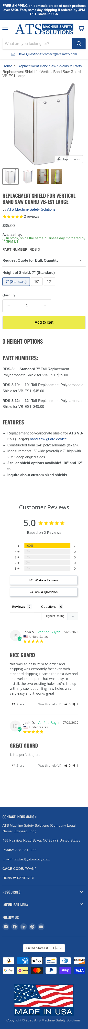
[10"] (37, 287)
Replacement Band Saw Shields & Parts (50, 66)
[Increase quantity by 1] (45, 305)
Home (7, 66)
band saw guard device (48, 439)
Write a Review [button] (46, 580)
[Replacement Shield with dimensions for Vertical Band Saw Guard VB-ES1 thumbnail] (27, 176)
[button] (67, 704)
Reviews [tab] (18, 606)
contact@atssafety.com (32, 859)
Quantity (8, 295)
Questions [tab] (48, 606)
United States (41, 948)
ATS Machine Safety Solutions (31, 209)
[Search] (79, 43)
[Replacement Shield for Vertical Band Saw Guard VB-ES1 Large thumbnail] (43, 176)
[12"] (50, 287)
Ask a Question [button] (46, 592)
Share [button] (20, 704)
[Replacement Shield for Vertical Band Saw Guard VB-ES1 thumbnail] (10, 176)
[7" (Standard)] (16, 287)
